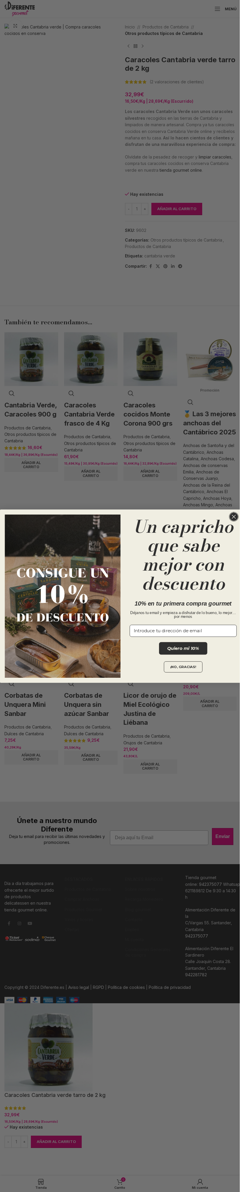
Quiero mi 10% (183, 648)
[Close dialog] (234, 516)
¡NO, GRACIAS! (183, 667)
